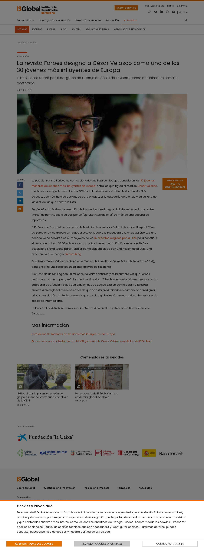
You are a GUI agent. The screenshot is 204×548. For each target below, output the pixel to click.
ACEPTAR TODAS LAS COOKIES (34, 543)
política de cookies (54, 532)
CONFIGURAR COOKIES (170, 543)
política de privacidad (95, 532)
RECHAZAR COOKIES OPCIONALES (102, 543)
